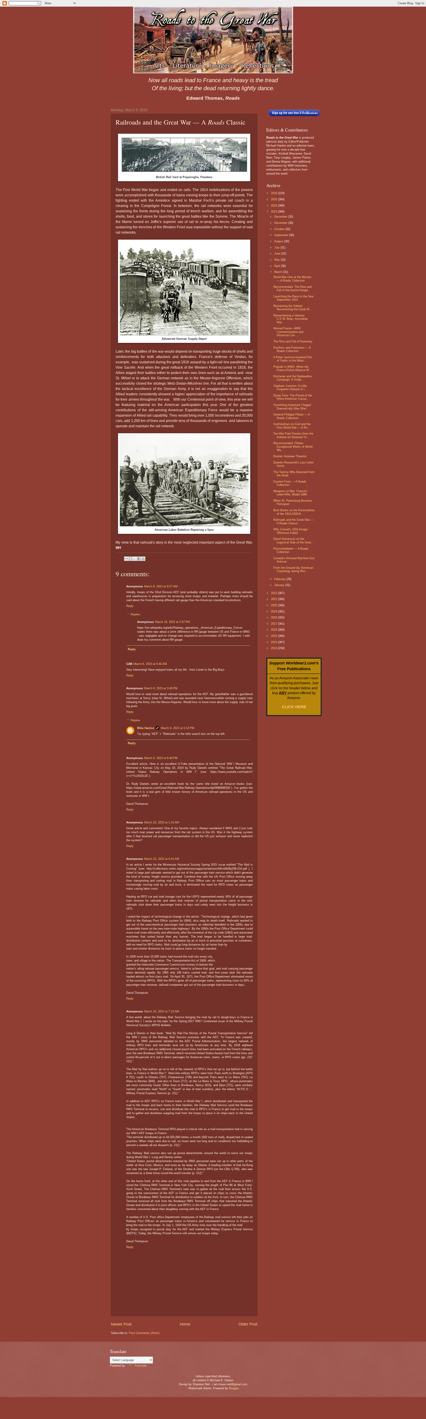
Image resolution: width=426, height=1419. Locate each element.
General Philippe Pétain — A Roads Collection (291, 416)
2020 (274, 605)
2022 (274, 593)
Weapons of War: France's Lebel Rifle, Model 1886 (290, 492)
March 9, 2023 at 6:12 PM (177, 728)
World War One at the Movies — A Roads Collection (292, 278)
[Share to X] (134, 558)
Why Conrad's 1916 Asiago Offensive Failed (290, 531)
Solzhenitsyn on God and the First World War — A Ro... (292, 425)
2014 (274, 642)
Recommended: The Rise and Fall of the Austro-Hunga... (292, 288)
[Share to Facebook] (139, 558)
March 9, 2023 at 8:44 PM (161, 758)
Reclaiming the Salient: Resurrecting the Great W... (292, 307)
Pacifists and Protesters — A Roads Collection (292, 349)
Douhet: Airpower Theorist (289, 456)
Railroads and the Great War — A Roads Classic (293, 521)
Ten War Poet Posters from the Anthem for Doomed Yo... (293, 435)
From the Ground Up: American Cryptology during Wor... (293, 569)
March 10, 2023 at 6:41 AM (161, 859)
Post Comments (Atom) (144, 1333)
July (277, 247)
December (281, 216)
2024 (274, 205)
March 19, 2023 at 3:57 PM (172, 622)
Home (185, 1324)
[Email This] (126, 558)
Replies (135, 614)
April (277, 266)
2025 (274, 199)
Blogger (234, 1388)
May (277, 259)
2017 (274, 623)
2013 (274, 648)
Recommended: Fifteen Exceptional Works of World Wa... (292, 446)
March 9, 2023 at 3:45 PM (161, 688)
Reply (130, 606)
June (277, 253)
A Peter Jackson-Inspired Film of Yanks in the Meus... (292, 359)
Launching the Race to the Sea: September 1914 (293, 298)
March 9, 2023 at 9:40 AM (150, 664)
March (278, 272)
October (279, 229)
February (280, 579)
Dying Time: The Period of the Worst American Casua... (292, 397)
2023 (274, 211)
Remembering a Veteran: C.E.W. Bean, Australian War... (290, 319)
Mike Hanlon (145, 728)
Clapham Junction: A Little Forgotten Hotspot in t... (290, 387)
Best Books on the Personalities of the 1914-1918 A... (294, 512)
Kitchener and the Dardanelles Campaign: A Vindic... (292, 378)
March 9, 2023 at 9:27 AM (161, 586)
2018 (274, 617)
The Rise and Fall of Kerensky (292, 341)
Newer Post (121, 1324)
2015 (274, 636)
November (281, 223)
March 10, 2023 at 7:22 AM (161, 1011)
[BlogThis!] (130, 558)
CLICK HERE (294, 707)
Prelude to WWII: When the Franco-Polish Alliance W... (292, 368)
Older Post (248, 1324)
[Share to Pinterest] (143, 558)
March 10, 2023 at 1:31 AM (161, 822)
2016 (274, 629)
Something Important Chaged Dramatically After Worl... (292, 406)
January (279, 585)
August (279, 241)
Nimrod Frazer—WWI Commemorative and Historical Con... (288, 332)
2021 (274, 599)
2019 (274, 611)
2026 (274, 193)
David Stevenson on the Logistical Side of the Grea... (293, 540)
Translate (141, 1365)
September (281, 235)
